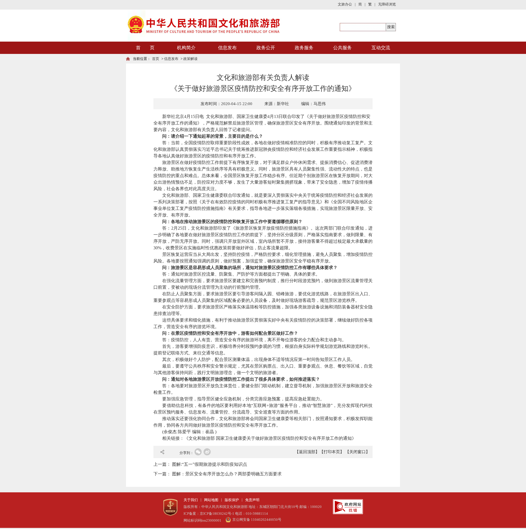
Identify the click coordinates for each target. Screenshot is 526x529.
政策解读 (190, 59)
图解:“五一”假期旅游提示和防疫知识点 (209, 464)
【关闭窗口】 (357, 452)
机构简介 (186, 47)
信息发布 (227, 47)
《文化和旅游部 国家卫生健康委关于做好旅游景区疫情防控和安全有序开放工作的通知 (268, 438)
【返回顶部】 (307, 452)
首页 (155, 59)
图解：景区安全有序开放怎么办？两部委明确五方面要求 (227, 474)
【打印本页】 (331, 452)
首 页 (145, 47)
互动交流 (380, 47)
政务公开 (265, 47)
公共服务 (342, 47)
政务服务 (304, 47)
